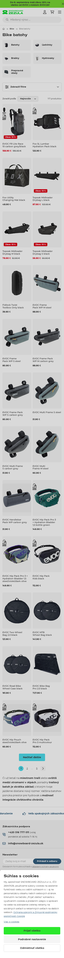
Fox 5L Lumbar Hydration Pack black (44, 145)
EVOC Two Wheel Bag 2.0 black (12, 633)
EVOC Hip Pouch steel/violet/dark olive (14, 741)
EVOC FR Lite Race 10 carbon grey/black (14, 145)
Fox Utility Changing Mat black (13, 199)
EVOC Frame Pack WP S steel (11, 360)
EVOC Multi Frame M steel (40, 467)
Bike (12, 29)
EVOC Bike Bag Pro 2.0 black (41, 687)
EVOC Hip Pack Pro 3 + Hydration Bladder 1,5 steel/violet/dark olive (15, 579)
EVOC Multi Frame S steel (47, 412)
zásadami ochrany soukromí (45, 867)
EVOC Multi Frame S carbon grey (12, 467)
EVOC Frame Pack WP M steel (42, 306)
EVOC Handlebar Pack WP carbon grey (14, 521)
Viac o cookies (11, 922)
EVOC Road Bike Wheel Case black (12, 687)
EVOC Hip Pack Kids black (41, 577)
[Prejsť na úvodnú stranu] (3, 28)
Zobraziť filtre (18, 87)
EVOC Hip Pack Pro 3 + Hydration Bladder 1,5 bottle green (44, 522)
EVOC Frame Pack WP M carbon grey (43, 360)
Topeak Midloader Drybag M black (12, 252)
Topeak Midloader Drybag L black (43, 199)
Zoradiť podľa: (9, 99)
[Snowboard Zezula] (12, 12)
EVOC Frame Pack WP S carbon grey (12, 413)
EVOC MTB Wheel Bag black (42, 633)
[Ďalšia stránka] (43, 768)
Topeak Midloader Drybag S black (43, 252)
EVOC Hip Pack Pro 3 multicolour (42, 741)
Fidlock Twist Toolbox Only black (13, 306)
